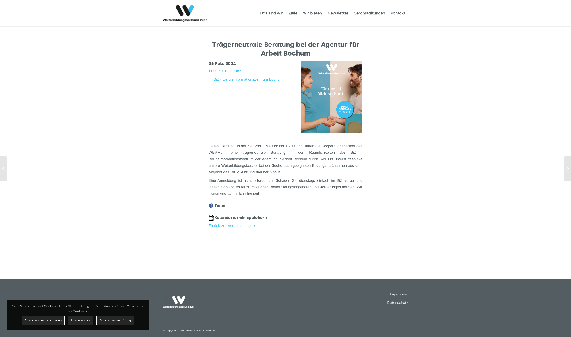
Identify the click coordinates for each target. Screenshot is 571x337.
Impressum (399, 294)
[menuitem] (271, 13)
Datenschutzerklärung (115, 320)
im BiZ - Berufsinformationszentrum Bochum (246, 79)
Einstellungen (80, 320)
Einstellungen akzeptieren (43, 320)
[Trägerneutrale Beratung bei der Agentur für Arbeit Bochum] (3, 168)
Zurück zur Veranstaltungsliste (234, 225)
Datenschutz (397, 303)
